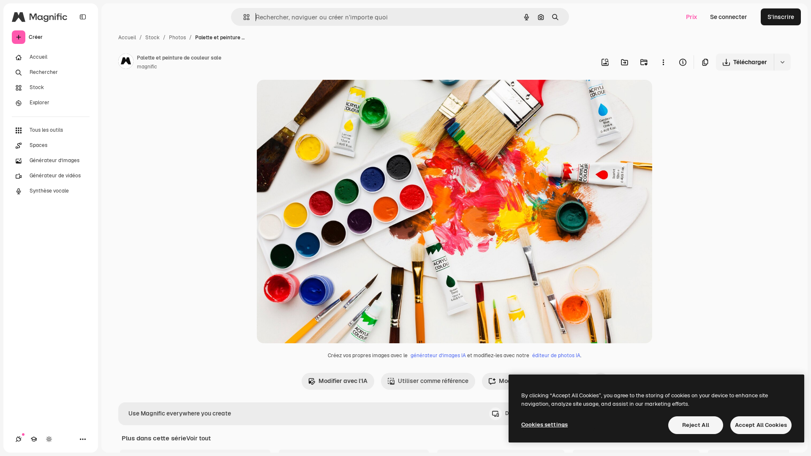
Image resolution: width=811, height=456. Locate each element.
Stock (152, 37)
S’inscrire (780, 17)
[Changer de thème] (49, 439)
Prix (691, 17)
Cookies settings (544, 424)
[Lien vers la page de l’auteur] (125, 62)
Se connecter (728, 17)
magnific (147, 66)
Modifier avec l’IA (342, 381)
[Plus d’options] (663, 62)
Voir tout (198, 438)
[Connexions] (18, 439)
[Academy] (34, 439)
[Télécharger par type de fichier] (782, 62)
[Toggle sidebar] (83, 17)
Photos (177, 37)
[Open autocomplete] (243, 17)
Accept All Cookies (761, 425)
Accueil (127, 37)
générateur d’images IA (438, 355)
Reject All (695, 425)
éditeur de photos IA (556, 355)
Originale (312, 96)
